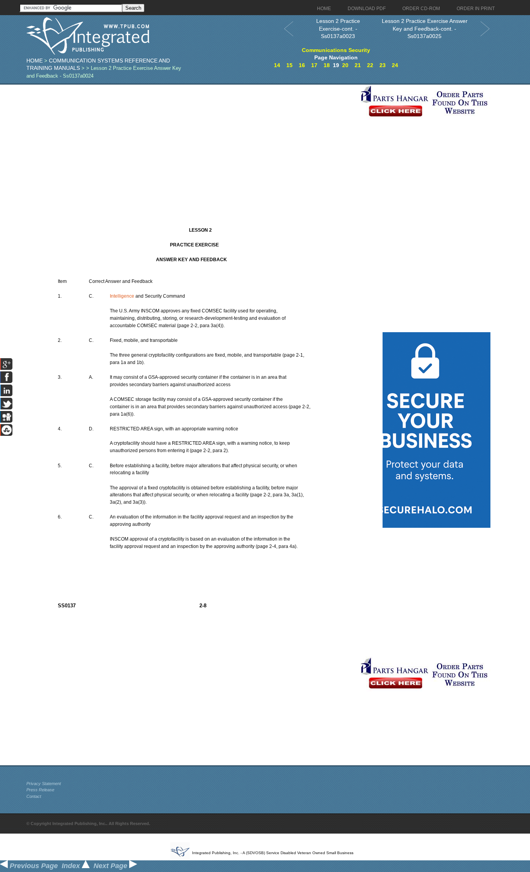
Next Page (111, 866)
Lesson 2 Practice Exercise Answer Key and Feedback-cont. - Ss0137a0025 (425, 28)
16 (302, 65)
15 (289, 65)
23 (382, 65)
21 (358, 65)
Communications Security (336, 50)
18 (327, 65)
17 (314, 65)
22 (370, 65)
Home (34, 60)
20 (345, 65)
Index (72, 866)
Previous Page (33, 866)
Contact (33, 796)
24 (395, 65)
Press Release (40, 789)
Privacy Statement (43, 783)
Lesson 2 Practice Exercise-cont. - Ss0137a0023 (338, 28)
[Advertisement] (191, 139)
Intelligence (122, 296)
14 (277, 65)
